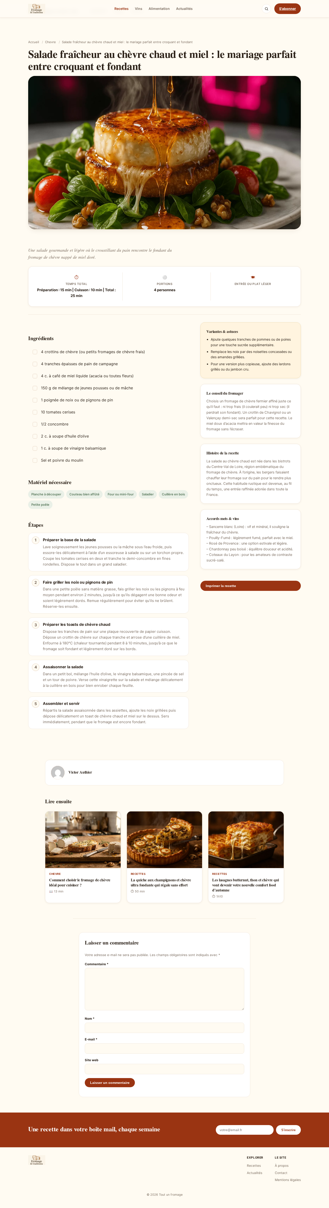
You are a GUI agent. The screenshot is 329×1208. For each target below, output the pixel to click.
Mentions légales (288, 1180)
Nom (89, 1018)
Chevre (50, 42)
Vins (138, 9)
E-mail (91, 1039)
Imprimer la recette (221, 586)
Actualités (184, 9)
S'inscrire (288, 1130)
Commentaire (96, 964)
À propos (282, 1166)
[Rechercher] (266, 8)
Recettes (121, 9)
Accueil (33, 42)
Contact (281, 1173)
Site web (91, 1060)
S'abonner (287, 9)
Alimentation (159, 9)
